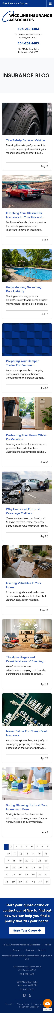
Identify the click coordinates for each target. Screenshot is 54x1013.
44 (47, 881)
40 (20, 881)
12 (20, 853)
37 (46, 874)
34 (26, 874)
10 (8, 853)
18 (14, 860)
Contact (17, 950)
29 (40, 867)
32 (13, 874)
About (48, 945)
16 (45, 853)
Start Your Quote (25, 930)
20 (26, 860)
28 (33, 867)
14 (33, 853)
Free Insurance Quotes (15, 3)
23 (46, 860)
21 (33, 860)
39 (13, 881)
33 (20, 874)
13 (27, 853)
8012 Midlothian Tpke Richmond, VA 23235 (27, 983)
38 (6, 881)
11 (15, 853)
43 (40, 881)
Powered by (29, 1006)
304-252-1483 (28, 29)
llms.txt (42, 950)
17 (7, 860)
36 (39, 874)
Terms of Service (41, 1003)
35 (33, 874)
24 (7, 867)
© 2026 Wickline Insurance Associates (21, 945)
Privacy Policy (22, 1003)
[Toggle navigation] (50, 3)
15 (39, 853)
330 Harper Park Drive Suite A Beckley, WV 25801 (27, 968)
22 (39, 860)
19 (20, 860)
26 (20, 867)
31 (7, 874)
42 (33, 881)
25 (13, 867)
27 (27, 867)
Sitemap (30, 950)
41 (27, 881)
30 (46, 867)
